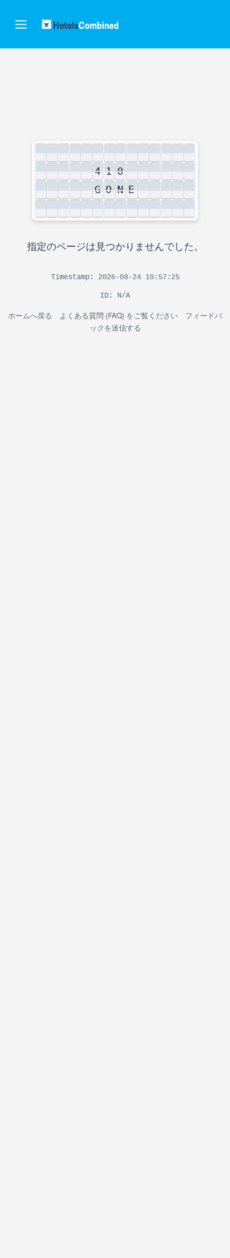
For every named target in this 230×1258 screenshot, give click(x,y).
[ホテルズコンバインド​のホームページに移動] (80, 24)
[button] (20, 24)
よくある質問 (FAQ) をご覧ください (118, 315)
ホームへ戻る (30, 315)
